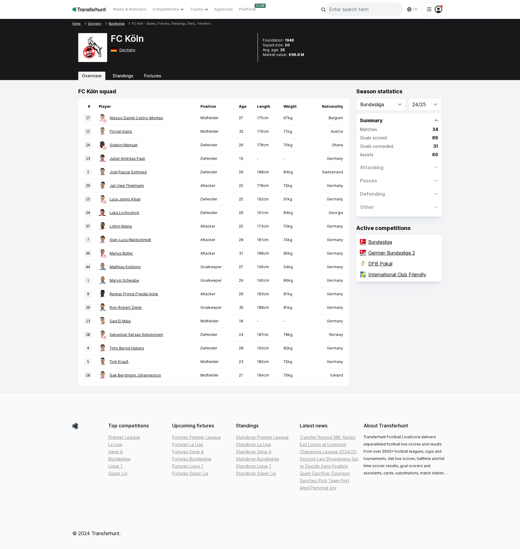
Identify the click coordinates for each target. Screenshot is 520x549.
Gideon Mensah (124, 145)
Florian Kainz (121, 131)
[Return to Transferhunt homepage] (89, 9)
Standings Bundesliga (257, 458)
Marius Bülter (121, 253)
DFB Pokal (380, 264)
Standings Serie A (253, 451)
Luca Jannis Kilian (125, 199)
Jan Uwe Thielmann (127, 185)
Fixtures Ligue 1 (187, 466)
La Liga (115, 444)
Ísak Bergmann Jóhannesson (135, 375)
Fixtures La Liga (187, 444)
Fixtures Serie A (188, 451)
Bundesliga (380, 242)
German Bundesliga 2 (391, 253)
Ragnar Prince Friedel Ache (134, 294)
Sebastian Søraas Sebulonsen (136, 334)
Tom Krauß (119, 361)
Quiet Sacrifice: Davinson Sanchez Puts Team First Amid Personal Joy (325, 480)
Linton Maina (121, 226)
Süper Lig (117, 473)
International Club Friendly (397, 274)
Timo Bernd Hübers (127, 348)
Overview (92, 75)
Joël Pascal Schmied (128, 172)
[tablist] (260, 76)
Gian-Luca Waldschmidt (130, 239)
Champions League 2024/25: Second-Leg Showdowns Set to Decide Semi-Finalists (329, 459)
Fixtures (152, 75)
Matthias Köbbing (125, 267)
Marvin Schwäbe (124, 280)
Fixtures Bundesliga (191, 458)
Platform (247, 9)
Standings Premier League (262, 437)
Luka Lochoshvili (124, 212)
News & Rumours (130, 9)
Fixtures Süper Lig (190, 473)
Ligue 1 (115, 466)
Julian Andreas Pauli (127, 158)
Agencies (223, 9)
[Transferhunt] (88, 426)
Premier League (124, 437)
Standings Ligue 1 (253, 466)
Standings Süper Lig (256, 473)
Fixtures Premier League (196, 437)
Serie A (115, 451)
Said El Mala (120, 321)
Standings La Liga (253, 444)
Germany (127, 50)
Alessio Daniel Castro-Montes (136, 118)
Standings (123, 75)
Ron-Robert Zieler (126, 307)
